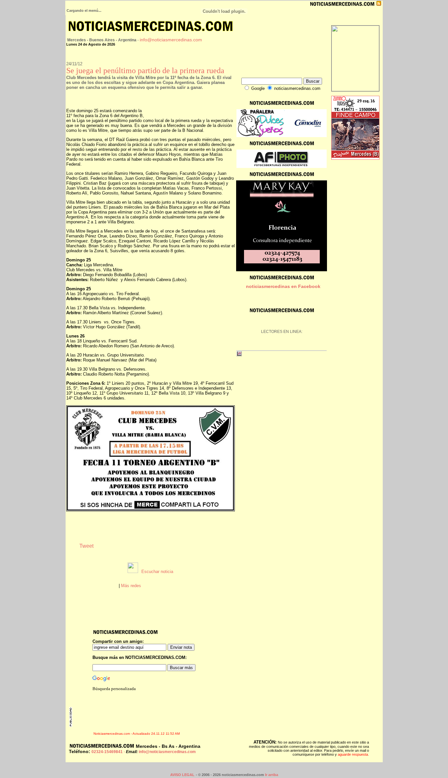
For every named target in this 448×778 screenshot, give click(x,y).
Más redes (131, 585)
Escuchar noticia (157, 571)
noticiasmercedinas (268, 286)
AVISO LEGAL (182, 775)
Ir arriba (271, 775)
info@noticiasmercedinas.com (171, 39)
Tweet (86, 546)
